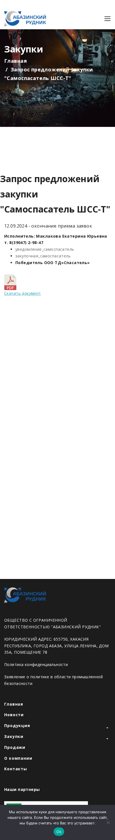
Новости (14, 714)
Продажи (14, 747)
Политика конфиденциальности (36, 664)
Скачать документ (22, 293)
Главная (15, 60)
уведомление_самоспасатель (44, 249)
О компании (18, 758)
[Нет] (108, 822)
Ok (58, 831)
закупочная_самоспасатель (43, 256)
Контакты (15, 768)
